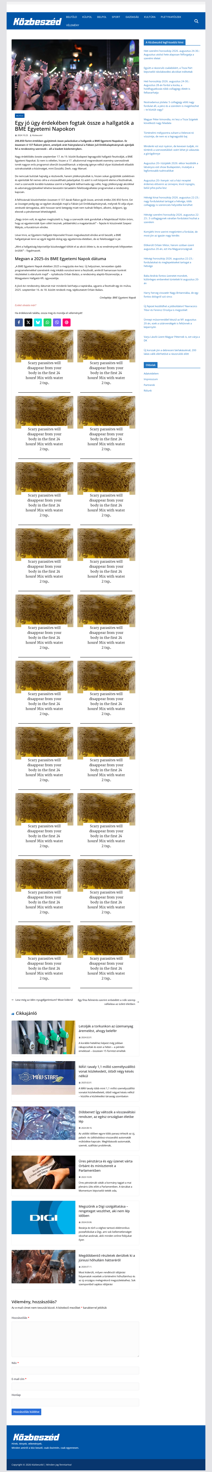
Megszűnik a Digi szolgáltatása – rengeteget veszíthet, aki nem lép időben (104, 1211)
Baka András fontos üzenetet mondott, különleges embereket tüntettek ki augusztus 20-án (171, 279)
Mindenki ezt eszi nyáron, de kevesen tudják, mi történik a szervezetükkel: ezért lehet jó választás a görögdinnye (171, 149)
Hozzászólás (20, 1318)
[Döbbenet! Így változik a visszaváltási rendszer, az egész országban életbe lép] (43, 1108)
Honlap (16, 1395)
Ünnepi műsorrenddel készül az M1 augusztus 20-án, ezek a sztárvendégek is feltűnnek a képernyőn (170, 323)
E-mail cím (19, 1379)
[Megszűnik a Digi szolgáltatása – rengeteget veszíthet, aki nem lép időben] (43, 1202)
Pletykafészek (171, 17)
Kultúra (150, 17)
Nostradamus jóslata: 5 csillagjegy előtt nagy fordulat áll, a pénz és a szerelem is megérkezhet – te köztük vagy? (171, 105)
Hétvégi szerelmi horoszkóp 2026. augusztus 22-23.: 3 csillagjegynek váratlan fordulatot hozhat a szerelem (171, 218)
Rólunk (148, 390)
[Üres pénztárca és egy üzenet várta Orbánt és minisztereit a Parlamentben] (43, 1157)
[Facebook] (19, 322)
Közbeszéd (37, 135)
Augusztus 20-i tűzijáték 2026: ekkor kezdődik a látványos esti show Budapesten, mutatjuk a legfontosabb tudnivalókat (171, 166)
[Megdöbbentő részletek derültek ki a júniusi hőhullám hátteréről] (43, 1252)
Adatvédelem (151, 373)
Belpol (101, 17)
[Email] (67, 322)
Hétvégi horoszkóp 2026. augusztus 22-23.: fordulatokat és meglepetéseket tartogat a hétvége (168, 262)
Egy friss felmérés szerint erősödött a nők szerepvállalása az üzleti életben (106, 1002)
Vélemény (72, 25)
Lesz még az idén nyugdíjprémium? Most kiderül (44, 999)
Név (15, 1363)
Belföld (71, 17)
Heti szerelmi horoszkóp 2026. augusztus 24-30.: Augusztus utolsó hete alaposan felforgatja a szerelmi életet (172, 54)
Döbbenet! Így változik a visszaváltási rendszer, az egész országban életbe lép (107, 1117)
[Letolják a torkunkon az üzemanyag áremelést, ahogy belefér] (43, 1022)
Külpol (87, 17)
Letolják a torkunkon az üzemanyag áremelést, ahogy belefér (106, 1028)
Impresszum (151, 379)
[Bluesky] (38, 322)
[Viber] (57, 322)
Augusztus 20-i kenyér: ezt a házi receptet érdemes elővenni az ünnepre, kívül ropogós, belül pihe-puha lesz (169, 184)
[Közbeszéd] (37, 21)
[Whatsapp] (48, 322)
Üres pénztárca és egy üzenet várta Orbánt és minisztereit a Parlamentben (105, 1166)
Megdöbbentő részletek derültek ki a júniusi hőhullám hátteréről (107, 1257)
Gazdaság (132, 17)
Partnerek (149, 385)
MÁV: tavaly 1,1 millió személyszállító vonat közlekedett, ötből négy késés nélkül (107, 1071)
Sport (116, 17)
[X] (28, 322)
